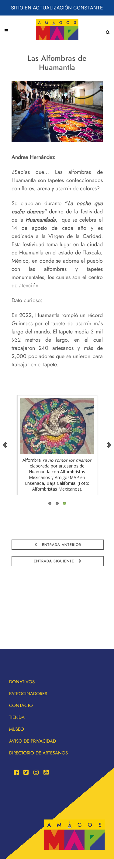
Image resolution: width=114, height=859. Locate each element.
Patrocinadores (28, 693)
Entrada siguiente (55, 561)
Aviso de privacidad (32, 741)
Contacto (21, 705)
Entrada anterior (60, 544)
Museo (16, 729)
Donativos (22, 681)
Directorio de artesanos (38, 753)
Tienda (17, 717)
